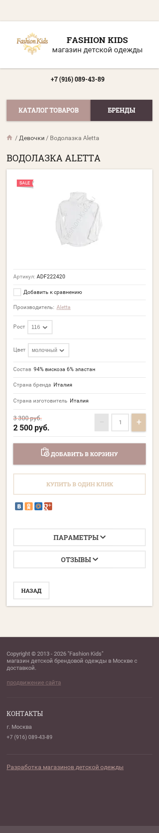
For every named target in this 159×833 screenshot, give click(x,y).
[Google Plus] (48, 506)
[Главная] (10, 138)
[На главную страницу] (32, 44)
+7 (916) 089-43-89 (78, 79)
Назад (31, 590)
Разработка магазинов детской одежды (65, 766)
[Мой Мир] (38, 506)
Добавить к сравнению (52, 292)
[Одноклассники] (29, 506)
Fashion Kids (97, 39)
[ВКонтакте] (19, 506)
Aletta (64, 307)
